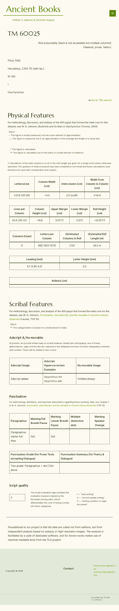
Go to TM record (101, 100)
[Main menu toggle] (112, 13)
